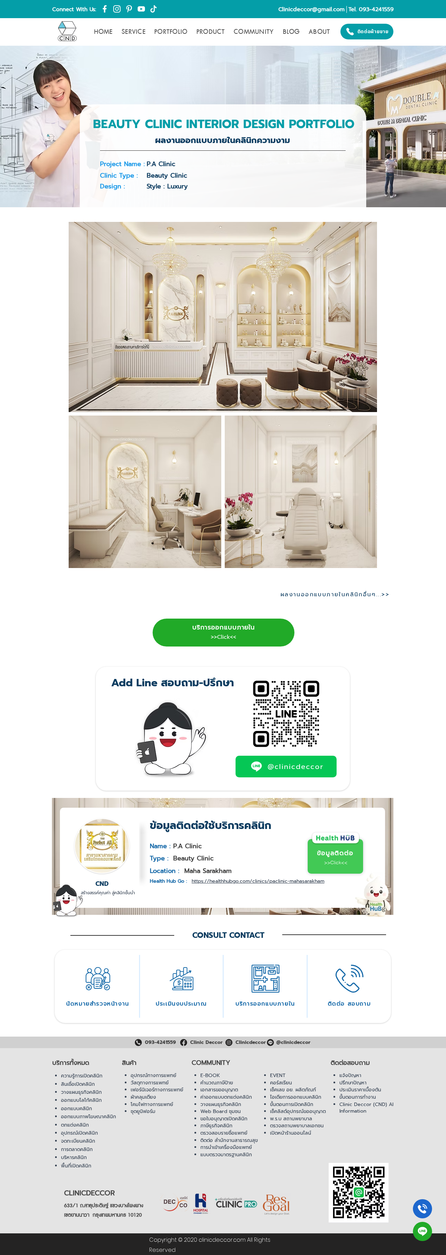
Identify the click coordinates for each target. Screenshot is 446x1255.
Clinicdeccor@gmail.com (311, 9)
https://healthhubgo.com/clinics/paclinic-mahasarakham (258, 881)
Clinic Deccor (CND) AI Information (366, 1108)
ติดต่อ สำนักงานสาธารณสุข (229, 1140)
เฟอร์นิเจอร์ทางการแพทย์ (157, 1089)
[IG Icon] (117, 9)
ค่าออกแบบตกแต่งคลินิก (226, 1097)
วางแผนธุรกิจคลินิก (81, 1092)
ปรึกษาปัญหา (353, 1082)
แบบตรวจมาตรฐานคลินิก (226, 1154)
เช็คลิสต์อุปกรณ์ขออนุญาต (298, 1111)
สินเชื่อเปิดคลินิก (78, 1084)
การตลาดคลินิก (77, 1149)
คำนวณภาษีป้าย (216, 1082)
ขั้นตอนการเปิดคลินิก (291, 1104)
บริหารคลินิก (74, 1157)
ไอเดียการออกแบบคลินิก (295, 1097)
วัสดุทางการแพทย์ (150, 1082)
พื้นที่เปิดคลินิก (76, 1166)
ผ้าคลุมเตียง (143, 1097)
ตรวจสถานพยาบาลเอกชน (297, 1125)
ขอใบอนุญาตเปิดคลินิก (223, 1118)
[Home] (422, 1208)
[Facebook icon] (104, 9)
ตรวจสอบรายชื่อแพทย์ (223, 1133)
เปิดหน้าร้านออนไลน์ (290, 1133)
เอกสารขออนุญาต (219, 1089)
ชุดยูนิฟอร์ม (143, 1111)
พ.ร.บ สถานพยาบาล (291, 1118)
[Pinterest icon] (129, 9)
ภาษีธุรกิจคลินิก (216, 1125)
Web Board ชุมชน (220, 1111)
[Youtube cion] (141, 9)
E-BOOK (210, 1075)
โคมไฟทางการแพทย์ (152, 1104)
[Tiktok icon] (153, 9)
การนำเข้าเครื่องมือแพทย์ (226, 1147)
